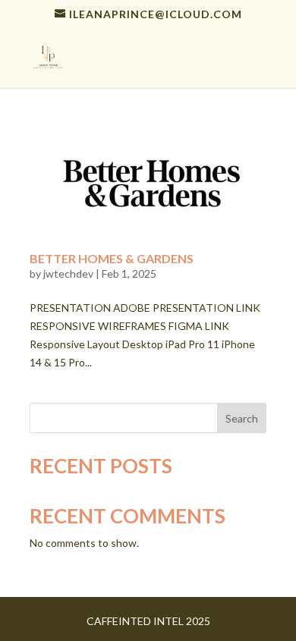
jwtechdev (68, 273)
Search (241, 418)
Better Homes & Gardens (112, 258)
